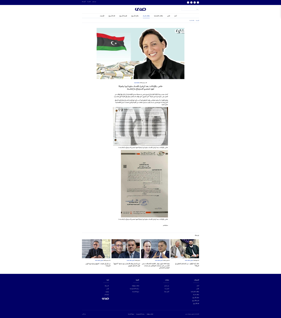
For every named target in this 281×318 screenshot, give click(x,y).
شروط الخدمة (135, 292)
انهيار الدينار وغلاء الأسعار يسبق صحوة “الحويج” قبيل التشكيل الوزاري (126, 265)
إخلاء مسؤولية (135, 286)
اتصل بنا (89, 1)
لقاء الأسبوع (112, 16)
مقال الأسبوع (135, 16)
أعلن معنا (84, 1)
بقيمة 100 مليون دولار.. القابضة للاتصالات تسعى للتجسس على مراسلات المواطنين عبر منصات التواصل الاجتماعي (155, 266)
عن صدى (94, 1)
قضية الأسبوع (123, 16)
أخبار (175, 16)
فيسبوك (107, 286)
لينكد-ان (106, 294)
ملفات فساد (146, 16)
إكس (107, 289)
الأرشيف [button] (102, 16)
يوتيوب (107, 292)
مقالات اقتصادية (158, 16)
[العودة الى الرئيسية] (140, 9)
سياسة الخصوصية (134, 289)
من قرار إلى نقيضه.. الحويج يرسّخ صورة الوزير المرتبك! (98, 265)
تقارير (168, 16)
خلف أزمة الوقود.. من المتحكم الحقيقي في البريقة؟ (187, 265)
